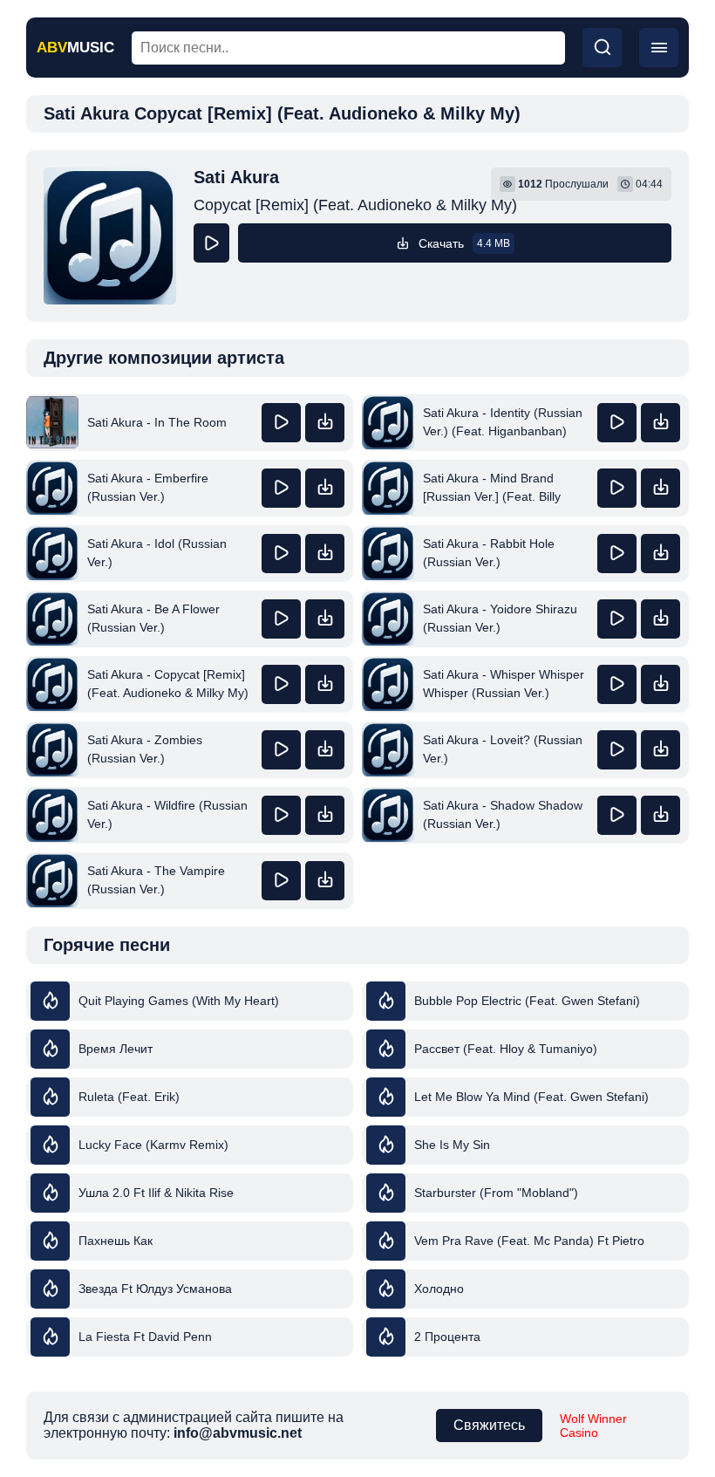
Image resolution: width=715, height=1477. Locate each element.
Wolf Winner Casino (593, 1425)
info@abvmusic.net (238, 1433)
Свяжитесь (489, 1425)
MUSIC (75, 47)
